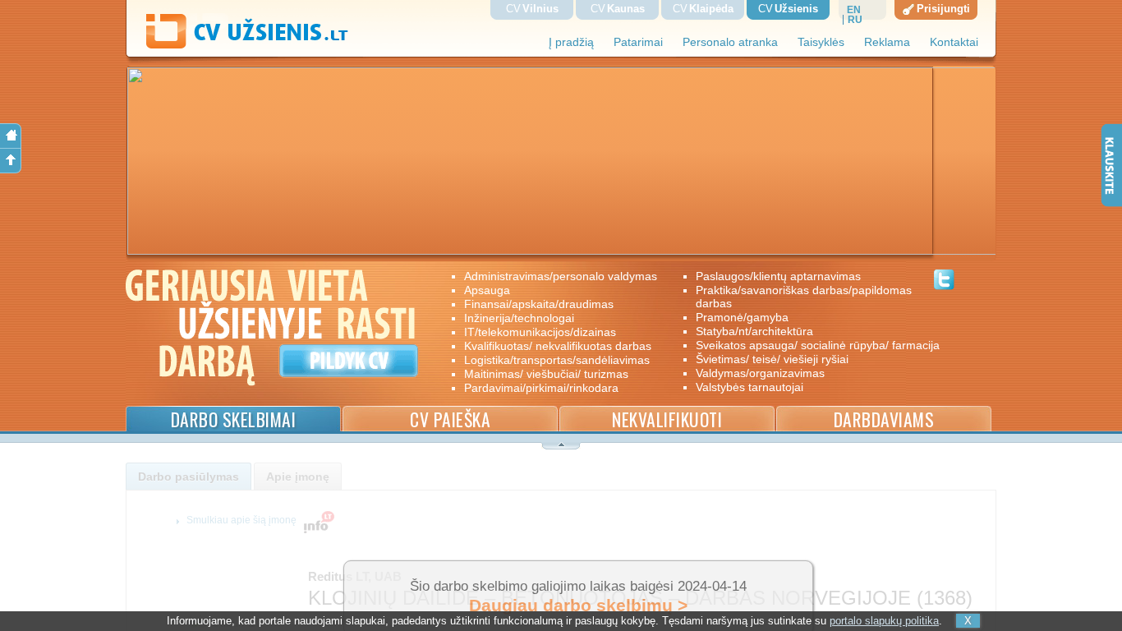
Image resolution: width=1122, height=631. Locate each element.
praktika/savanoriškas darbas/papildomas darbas (804, 296)
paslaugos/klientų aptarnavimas (778, 276)
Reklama (887, 42)
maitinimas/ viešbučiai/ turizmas (546, 373)
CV (532, 8)
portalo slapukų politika (884, 621)
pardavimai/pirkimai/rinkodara (541, 387)
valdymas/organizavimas (760, 373)
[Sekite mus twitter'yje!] (944, 281)
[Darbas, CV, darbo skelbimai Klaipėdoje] (237, 45)
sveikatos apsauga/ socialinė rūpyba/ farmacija (806, 345)
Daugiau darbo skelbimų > (578, 605)
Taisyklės (821, 42)
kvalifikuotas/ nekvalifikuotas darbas (557, 345)
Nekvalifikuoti (667, 419)
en (854, 10)
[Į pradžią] (10, 136)
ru (855, 20)
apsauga (487, 290)
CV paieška (450, 419)
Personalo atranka (730, 42)
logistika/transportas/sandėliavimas (557, 359)
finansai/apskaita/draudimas (539, 304)
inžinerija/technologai (519, 318)
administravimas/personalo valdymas (560, 276)
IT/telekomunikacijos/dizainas (540, 332)
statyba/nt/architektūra (754, 331)
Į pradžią (571, 42)
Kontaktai (954, 42)
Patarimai (638, 42)
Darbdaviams (884, 419)
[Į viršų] (10, 161)
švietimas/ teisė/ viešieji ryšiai (772, 359)
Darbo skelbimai (234, 419)
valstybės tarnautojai (749, 387)
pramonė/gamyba (742, 317)
